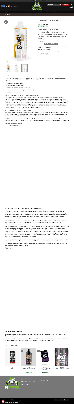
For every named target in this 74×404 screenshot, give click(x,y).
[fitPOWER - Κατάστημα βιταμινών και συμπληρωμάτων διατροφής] (37, 6)
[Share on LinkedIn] (48, 54)
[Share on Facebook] (39, 54)
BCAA (43, 51)
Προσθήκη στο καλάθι (51, 43)
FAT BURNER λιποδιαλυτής (54, 51)
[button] (71, 4)
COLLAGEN (46, 51)
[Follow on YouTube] (9, 6)
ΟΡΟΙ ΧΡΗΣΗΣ (41, 378)
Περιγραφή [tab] (7, 75)
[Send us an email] (6, 6)
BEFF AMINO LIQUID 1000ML (29, 368)
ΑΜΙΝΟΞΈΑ (48, 49)
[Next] (34, 40)
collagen (7, 14)
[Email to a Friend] (43, 54)
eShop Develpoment (16, 402)
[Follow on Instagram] (4, 6)
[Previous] (7, 40)
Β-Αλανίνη (12, 368)
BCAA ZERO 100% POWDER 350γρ (61, 368)
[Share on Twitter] (41, 54)
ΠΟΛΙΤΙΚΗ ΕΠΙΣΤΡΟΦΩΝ (43, 380)
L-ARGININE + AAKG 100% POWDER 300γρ (45, 369)
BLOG (12, 6)
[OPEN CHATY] (3, 401)
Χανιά (29, 400)
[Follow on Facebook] (2, 6)
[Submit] (60, 5)
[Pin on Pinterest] (46, 54)
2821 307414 (16, 6)
